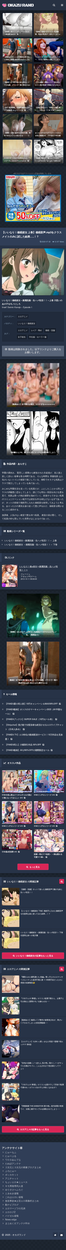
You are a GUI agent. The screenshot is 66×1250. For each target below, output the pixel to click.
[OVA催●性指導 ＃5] (17, 839)
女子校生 (22, 337)
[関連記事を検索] (61, 881)
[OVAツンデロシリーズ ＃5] (49, 812)
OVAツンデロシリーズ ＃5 (44, 826)
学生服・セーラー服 (37, 337)
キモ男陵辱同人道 (14, 1185)
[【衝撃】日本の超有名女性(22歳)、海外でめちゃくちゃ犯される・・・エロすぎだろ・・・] (17, 126)
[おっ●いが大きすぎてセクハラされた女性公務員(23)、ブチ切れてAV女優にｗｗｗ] (48, 126)
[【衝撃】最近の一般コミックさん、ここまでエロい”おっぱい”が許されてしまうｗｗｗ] (48, 151)
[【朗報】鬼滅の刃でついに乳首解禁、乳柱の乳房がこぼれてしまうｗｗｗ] (48, 25)
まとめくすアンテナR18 (17, 1223)
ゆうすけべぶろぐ (14, 1189)
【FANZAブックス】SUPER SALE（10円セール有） (29, 719)
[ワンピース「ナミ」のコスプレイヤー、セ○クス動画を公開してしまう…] (48, 50)
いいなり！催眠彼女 (26, 323)
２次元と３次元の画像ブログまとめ (23, 1167)
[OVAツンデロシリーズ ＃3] (17, 812)
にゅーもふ (10, 1152)
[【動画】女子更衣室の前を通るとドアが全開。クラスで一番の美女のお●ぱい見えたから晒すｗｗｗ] (17, 75)
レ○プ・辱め (36, 330)
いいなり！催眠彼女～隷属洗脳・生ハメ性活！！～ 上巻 (30, 540)
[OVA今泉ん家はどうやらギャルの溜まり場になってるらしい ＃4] (17, 781)
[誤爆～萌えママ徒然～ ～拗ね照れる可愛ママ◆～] (49, 840)
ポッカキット (12, 1174)
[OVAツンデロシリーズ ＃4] (49, 781)
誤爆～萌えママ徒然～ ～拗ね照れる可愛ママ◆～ (48, 855)
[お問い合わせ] (61, 1234)
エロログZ (10, 1212)
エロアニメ (23, 316)
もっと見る (34, 866)
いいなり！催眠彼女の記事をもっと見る (34, 955)
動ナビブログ (12, 1204)
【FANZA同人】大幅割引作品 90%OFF (23, 744)
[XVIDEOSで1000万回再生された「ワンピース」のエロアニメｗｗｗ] (17, 151)
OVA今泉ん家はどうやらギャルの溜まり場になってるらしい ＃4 (17, 796)
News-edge (11, 1219)
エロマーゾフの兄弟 (15, 1208)
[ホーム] (55, 1234)
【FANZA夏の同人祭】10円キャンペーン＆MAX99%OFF (31, 703)
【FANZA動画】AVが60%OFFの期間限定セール (27, 750)
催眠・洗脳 (50, 330)
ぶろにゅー (10, 1171)
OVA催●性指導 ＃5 (9, 851)
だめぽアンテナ (13, 1163)
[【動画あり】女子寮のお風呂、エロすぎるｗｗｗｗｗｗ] (33, 385)
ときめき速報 (12, 1193)
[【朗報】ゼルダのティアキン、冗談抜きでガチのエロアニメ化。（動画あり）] (33, 615)
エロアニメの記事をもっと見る (34, 1129)
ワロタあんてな (13, 1159)
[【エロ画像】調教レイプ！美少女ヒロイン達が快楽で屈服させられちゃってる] (48, 75)
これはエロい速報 (14, 1197)
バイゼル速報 (12, 1215)
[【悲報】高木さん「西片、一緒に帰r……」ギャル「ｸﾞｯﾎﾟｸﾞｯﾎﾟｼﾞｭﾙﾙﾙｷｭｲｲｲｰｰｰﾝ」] (48, 101)
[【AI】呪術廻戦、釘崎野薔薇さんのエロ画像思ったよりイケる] (17, 101)
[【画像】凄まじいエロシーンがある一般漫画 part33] (17, 25)
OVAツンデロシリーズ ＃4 (44, 795)
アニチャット (12, 1178)
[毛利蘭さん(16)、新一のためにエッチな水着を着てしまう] (33, 433)
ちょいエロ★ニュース (16, 1182)
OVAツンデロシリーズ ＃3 (12, 826)
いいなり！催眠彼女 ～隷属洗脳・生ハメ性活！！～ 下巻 (30, 544)
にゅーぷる (10, 1156)
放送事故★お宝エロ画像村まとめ (22, 1200)
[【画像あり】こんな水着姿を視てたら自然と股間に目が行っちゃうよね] (17, 50)
